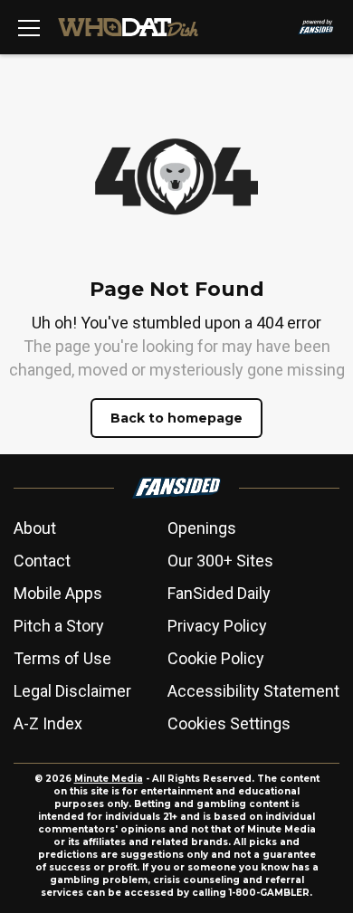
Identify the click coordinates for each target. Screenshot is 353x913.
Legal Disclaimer (72, 690)
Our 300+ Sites (220, 560)
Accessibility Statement (253, 690)
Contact (42, 560)
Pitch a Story (59, 625)
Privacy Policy (217, 625)
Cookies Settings (229, 723)
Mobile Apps (58, 593)
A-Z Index (48, 723)
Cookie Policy (215, 658)
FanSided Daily (219, 593)
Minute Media (108, 779)
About (35, 527)
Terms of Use (62, 658)
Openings (201, 527)
